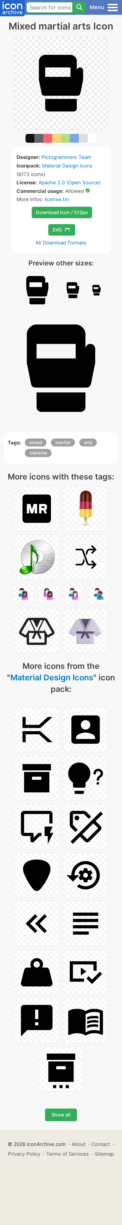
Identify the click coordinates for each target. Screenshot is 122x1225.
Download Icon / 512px (62, 212)
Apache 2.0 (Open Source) (69, 182)
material (38, 453)
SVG (57, 230)
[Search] (79, 7)
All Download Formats (61, 243)
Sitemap (104, 1154)
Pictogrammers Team (66, 157)
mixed (35, 442)
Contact (101, 1144)
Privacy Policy (24, 1154)
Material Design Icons (67, 166)
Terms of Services (67, 1154)
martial (62, 442)
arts (88, 442)
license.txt (57, 199)
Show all (61, 1115)
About (79, 1144)
